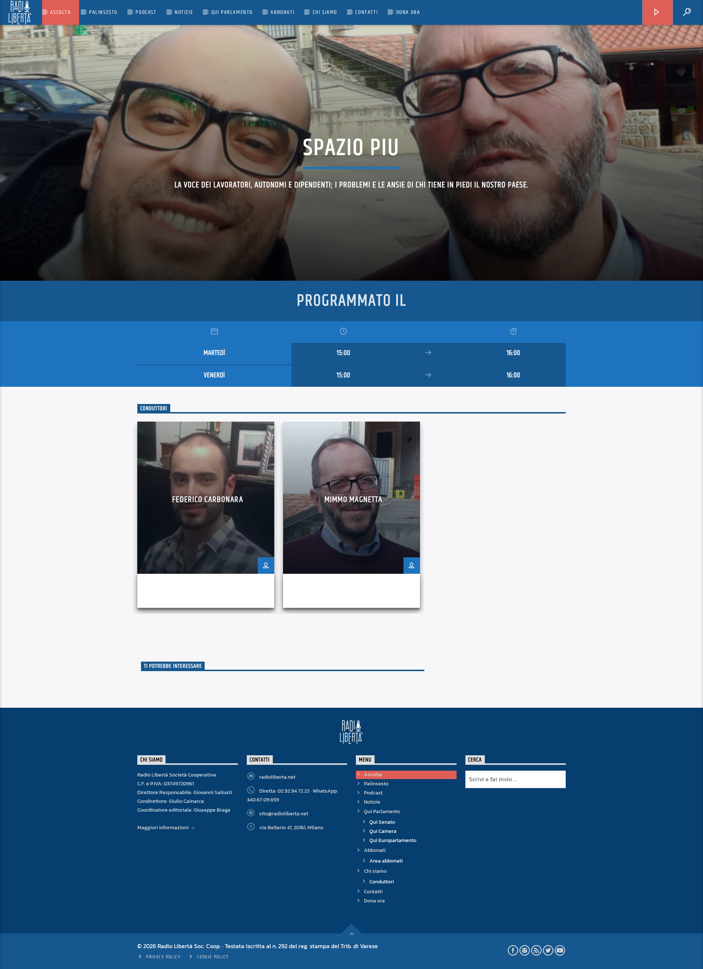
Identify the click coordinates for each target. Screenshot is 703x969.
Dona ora (408, 12)
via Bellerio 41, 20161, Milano (291, 827)
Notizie (184, 12)
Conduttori (381, 882)
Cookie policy (213, 957)
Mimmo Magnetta (353, 499)
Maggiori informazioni (163, 827)
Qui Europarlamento (392, 840)
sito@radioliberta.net (283, 814)
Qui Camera (383, 831)
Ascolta (60, 12)
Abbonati (282, 12)
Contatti (366, 12)
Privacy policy (163, 957)
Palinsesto (103, 12)
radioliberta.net (277, 777)
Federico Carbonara (207, 499)
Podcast (145, 12)
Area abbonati (386, 861)
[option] (206, 518)
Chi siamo (325, 12)
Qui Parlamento (232, 12)
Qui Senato (382, 822)
